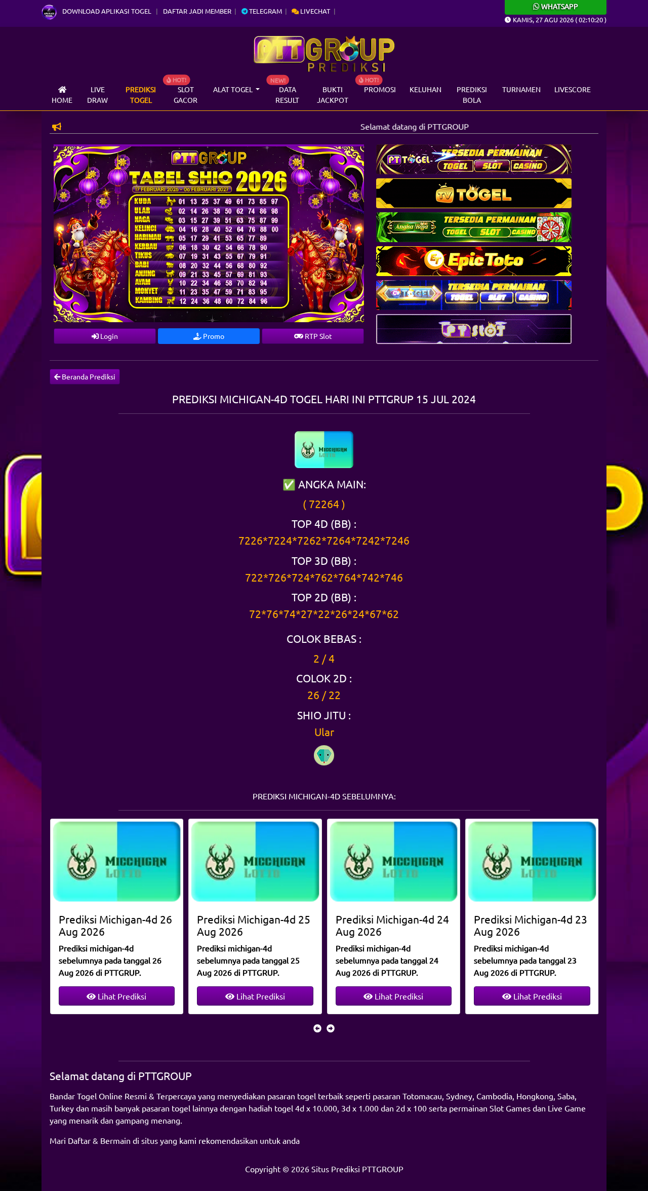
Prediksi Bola (472, 95)
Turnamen (521, 89)
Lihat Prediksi (121, 996)
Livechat (314, 11)
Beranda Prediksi (87, 376)
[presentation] (317, 1028)
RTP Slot (317, 335)
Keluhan (425, 89)
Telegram (265, 11)
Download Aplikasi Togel (107, 11)
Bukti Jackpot (332, 95)
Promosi (380, 89)
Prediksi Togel (141, 95)
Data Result (287, 95)
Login (108, 335)
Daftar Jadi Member (197, 11)
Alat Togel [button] (233, 89)
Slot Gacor (185, 95)
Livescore (572, 89)
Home (62, 99)
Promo (212, 335)
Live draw (97, 95)
